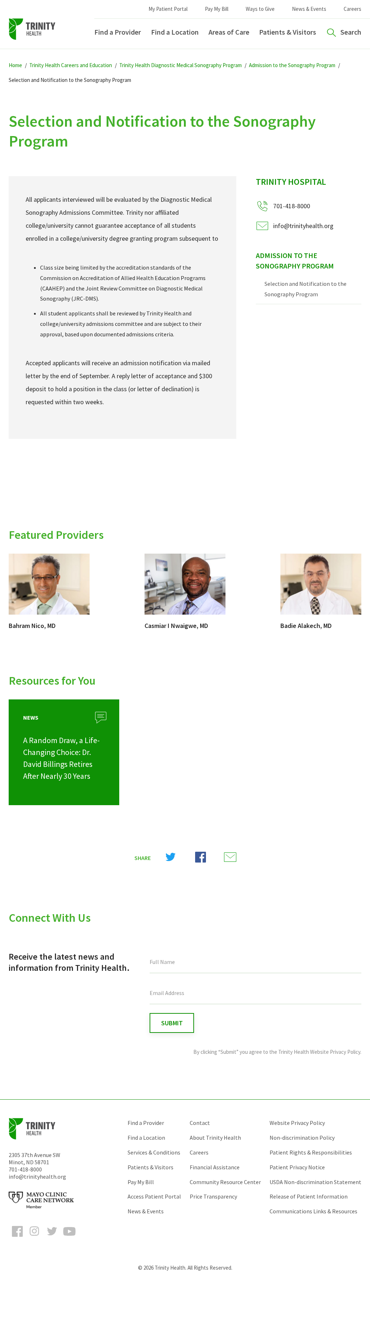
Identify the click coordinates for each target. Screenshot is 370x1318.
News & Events (309, 8)
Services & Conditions (154, 1152)
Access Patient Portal (154, 1196)
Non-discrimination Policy (302, 1137)
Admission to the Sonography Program (295, 260)
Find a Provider (117, 31)
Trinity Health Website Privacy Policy (319, 1051)
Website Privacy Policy (297, 1122)
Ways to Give (260, 8)
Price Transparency (213, 1196)
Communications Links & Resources (313, 1211)
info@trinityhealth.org (303, 226)
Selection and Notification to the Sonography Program (305, 289)
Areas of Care (228, 31)
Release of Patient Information (309, 1196)
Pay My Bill (216, 8)
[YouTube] (69, 1237)
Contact (200, 1122)
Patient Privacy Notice (297, 1167)
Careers (352, 8)
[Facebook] (17, 1237)
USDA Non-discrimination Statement (315, 1182)
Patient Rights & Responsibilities (311, 1152)
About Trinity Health (215, 1137)
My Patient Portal (168, 8)
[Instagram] (34, 1237)
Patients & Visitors (287, 31)
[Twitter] (52, 1237)
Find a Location (175, 31)
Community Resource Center (225, 1182)
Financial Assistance (215, 1167)
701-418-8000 (25, 1169)
